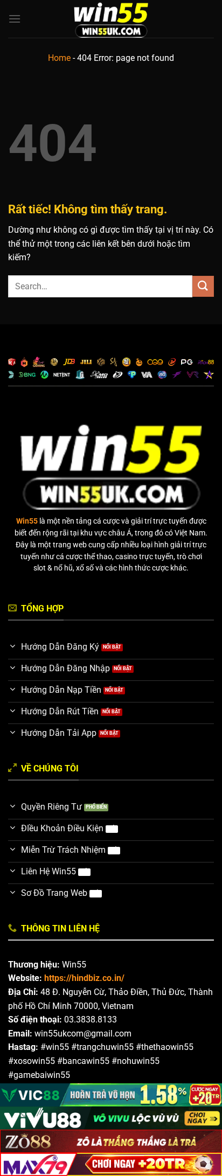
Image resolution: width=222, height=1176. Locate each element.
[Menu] (14, 18)
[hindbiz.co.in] (111, 19)
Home (59, 58)
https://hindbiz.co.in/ (84, 978)
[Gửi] (203, 286)
